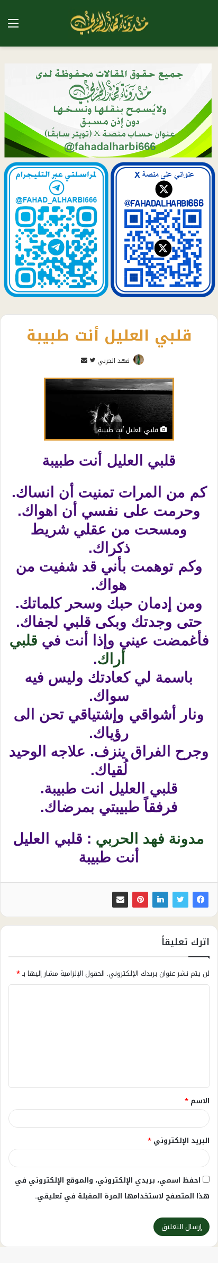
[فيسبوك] (200, 900)
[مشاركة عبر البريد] (120, 900)
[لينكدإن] (160, 900)
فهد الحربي (113, 361)
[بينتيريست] (140, 900)
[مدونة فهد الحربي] (109, 23)
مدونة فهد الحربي (150, 838)
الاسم (197, 1101)
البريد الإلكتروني (179, 1140)
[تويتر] (180, 900)
